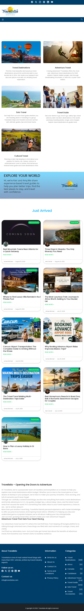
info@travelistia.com (10, 580)
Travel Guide (75, 583)
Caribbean (75, 573)
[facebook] (32, 2)
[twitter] (36, 2)
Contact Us (51, 566)
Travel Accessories (74, 593)
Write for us (51, 557)
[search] (81, 19)
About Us (50, 562)
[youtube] (52, 2)
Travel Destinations (74, 559)
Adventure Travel (75, 578)
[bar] (3, 19)
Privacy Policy (52, 578)
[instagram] (40, 2)
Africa (75, 564)
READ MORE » (7, 255)
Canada (75, 569)
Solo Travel (75, 587)
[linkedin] (48, 2)
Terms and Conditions (50, 572)
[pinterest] (44, 2)
